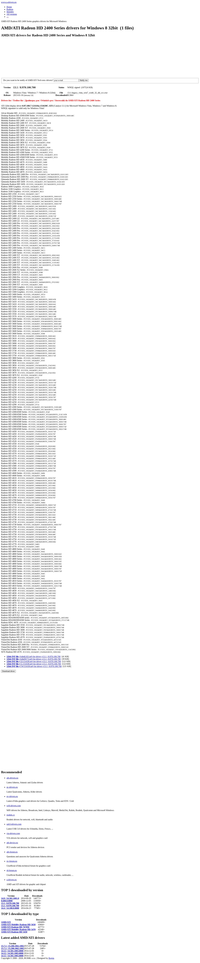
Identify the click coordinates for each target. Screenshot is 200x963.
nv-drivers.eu (12, 796)
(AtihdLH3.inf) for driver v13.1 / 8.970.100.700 (34, 656)
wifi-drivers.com (14, 805)
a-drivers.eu (12, 880)
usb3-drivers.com (14, 824)
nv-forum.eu (12, 861)
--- (8, 17)
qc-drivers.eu (12, 787)
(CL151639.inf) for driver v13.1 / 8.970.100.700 (34, 664)
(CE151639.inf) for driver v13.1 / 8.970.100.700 (34, 661)
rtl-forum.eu (12, 870)
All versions (12, 14)
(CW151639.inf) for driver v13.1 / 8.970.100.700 (34, 666)
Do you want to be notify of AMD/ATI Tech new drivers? (28, 80)
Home (9, 7)
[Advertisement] (50, 679)
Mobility (10, 12)
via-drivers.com (13, 833)
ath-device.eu (12, 843)
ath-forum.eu (12, 852)
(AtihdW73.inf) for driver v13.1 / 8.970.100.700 (34, 659)
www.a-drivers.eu (8, 2)
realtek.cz (11, 815)
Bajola (51, 958)
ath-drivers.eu (12, 778)
